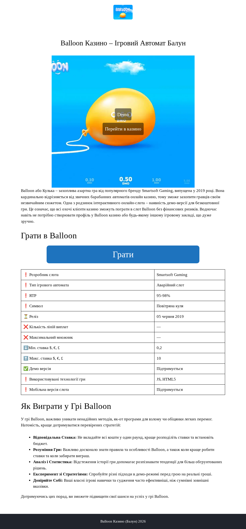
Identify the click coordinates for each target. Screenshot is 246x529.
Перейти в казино (123, 128)
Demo (123, 114)
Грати (123, 254)
